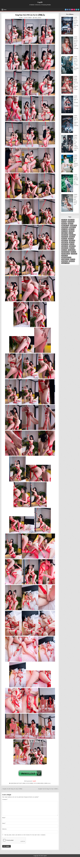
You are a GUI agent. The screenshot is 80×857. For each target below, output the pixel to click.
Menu (5, 9)
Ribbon (31, 783)
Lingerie (65, 248)
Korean (72, 246)
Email (4, 823)
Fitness (72, 240)
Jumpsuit (65, 244)
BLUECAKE (73, 225)
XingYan (39, 17)
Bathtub (71, 221)
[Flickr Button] (72, 9)
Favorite (65, 240)
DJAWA (71, 237)
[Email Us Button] (76, 9)
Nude (64, 250)
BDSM (15, 783)
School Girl (65, 252)
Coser (72, 235)
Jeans (71, 242)
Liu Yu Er (28, 783)
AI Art (64, 220)
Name (4, 817)
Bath (64, 221)
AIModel (71, 220)
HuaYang (65, 242)
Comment (5, 799)
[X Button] (66, 9)
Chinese (35, 17)
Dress (64, 238)
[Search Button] (78, 9)
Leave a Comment (28, 17)
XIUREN (71, 261)
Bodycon (65, 227)
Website (4, 829)
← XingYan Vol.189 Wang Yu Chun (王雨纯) (11, 789)
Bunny (71, 229)
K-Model (65, 246)
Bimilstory (65, 225)
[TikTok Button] (74, 9)
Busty (20, 783)
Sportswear (66, 253)
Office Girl (71, 250)
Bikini (70, 223)
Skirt (73, 252)
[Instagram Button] (70, 9)
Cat (71, 233)
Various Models (40, 783)
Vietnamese (65, 259)
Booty (17, 783)
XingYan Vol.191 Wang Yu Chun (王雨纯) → (48, 789)
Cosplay (65, 237)
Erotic (70, 238)
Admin (21, 17)
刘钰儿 (49, 783)
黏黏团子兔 (65, 263)
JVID (72, 244)
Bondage (72, 227)
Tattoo (35, 783)
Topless (64, 255)
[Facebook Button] (68, 9)
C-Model (64, 233)
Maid (72, 248)
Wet (73, 259)
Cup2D (39, 2)
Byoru (71, 231)
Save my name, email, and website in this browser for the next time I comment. (25, 835)
